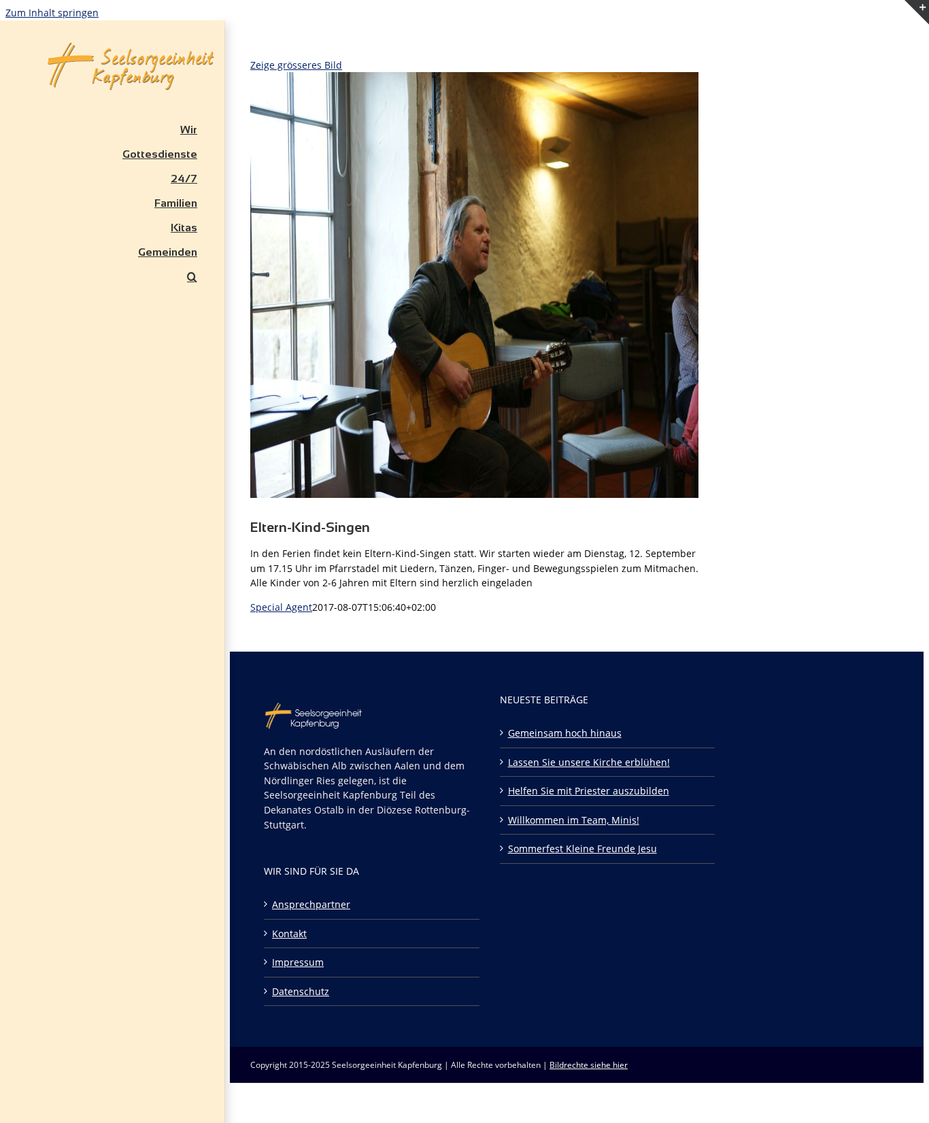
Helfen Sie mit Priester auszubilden (588, 790)
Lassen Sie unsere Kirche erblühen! (589, 762)
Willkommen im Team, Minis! (573, 820)
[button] (112, 277)
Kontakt (289, 933)
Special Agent (281, 607)
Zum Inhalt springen (52, 12)
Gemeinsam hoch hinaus (565, 732)
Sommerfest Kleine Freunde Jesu (582, 848)
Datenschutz (300, 991)
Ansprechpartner (311, 904)
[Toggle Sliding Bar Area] (917, 41)
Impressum (298, 962)
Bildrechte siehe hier (589, 1065)
